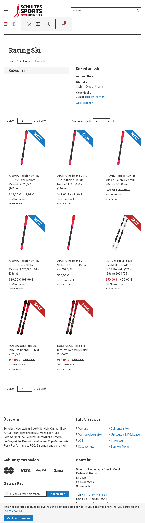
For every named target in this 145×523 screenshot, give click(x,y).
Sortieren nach (81, 121)
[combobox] (106, 10)
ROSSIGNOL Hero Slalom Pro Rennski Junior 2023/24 (24, 350)
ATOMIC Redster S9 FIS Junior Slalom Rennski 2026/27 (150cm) (121, 180)
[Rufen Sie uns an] (29, 25)
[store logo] (28, 10)
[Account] (48, 25)
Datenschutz (86, 447)
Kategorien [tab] (17, 71)
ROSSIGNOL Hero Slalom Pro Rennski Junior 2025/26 (72, 350)
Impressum (118, 441)
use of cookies (13, 511)
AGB (80, 441)
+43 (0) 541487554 (94, 495)
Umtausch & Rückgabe (125, 435)
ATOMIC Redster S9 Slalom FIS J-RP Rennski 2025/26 (72, 265)
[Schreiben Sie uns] (38, 25)
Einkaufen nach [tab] (87, 69)
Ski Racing (25, 61)
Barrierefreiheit (121, 447)
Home (12, 61)
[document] (72, 513)
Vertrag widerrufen (90, 435)
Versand (83, 429)
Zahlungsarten (120, 429)
